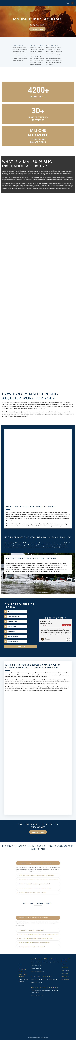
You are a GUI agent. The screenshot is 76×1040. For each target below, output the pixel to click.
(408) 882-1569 (39, 995)
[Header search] (72, 3)
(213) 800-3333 (37, 24)
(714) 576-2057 (38, 982)
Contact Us (20, 647)
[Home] (7, 3)
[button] (70, 639)
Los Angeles (65, 967)
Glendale (64, 964)
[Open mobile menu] (68, 3)
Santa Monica (65, 973)
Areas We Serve (66, 960)
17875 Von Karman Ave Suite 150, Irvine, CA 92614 (44, 979)
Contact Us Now (37, 29)
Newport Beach (65, 970)
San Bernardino (65, 979)
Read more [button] (43, 636)
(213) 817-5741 (38, 965)
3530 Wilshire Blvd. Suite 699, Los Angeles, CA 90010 (45, 962)
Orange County (65, 976)
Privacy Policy (22, 970)
